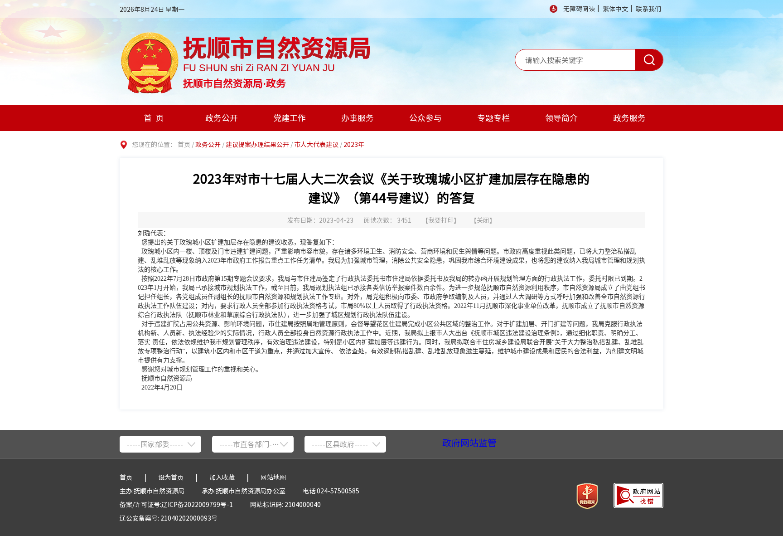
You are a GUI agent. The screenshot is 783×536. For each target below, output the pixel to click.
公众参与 (425, 118)
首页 (155, 118)
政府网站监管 (469, 442)
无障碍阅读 (579, 8)
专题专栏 (493, 118)
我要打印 (441, 219)
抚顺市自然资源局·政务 (234, 81)
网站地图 (273, 477)
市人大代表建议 (316, 144)
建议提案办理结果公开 (257, 144)
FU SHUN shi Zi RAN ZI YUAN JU (259, 67)
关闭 (483, 219)
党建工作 (289, 118)
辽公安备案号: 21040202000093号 (169, 517)
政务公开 (221, 118)
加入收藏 (222, 477)
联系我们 (648, 8)
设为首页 (171, 477)
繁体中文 (615, 8)
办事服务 (357, 118)
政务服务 (629, 118)
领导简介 (561, 118)
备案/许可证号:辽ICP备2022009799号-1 (176, 504)
